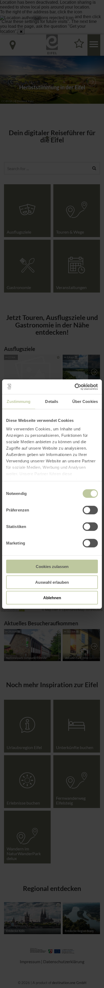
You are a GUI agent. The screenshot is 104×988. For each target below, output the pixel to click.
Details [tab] (51, 401)
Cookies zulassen (52, 566)
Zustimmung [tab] (18, 401)
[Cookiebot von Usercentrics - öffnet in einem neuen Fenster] (75, 386)
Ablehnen (52, 597)
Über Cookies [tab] (85, 401)
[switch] (90, 510)
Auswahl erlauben (52, 582)
